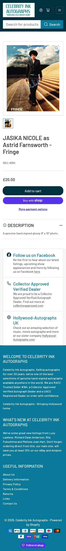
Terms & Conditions (15, 489)
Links (6, 498)
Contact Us (10, 503)
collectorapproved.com (28, 305)
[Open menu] (59, 10)
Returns (8, 494)
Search (54, 24)
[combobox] (33, 24)
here (37, 271)
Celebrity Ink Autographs (32, 520)
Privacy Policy (12, 484)
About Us (9, 474)
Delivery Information (16, 479)
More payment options (33, 209)
